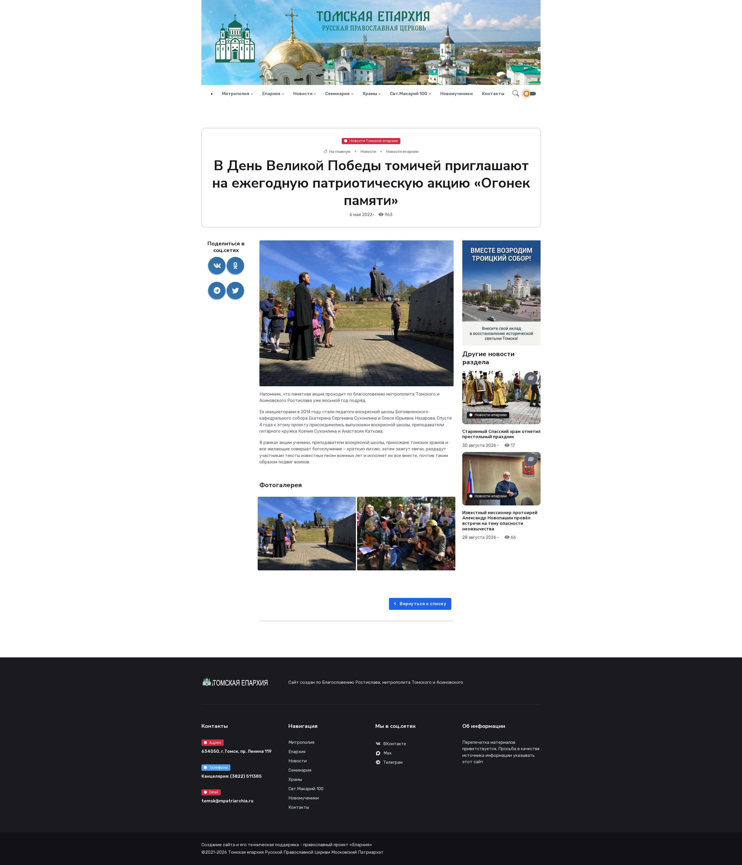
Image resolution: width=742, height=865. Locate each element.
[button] (514, 94)
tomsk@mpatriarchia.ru (227, 801)
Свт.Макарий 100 (408, 93)
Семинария (337, 93)
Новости (302, 93)
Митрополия (235, 93)
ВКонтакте (394, 743)
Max (387, 753)
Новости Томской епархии (374, 141)
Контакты (493, 93)
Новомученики (456, 93)
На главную (339, 151)
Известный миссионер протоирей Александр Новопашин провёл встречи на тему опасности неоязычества (499, 521)
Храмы (370, 93)
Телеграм (393, 762)
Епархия (271, 93)
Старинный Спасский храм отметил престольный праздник (501, 434)
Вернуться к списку (423, 603)
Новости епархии (402, 151)
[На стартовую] (211, 93)
